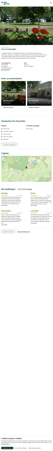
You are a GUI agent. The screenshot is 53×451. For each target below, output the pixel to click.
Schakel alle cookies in (7, 448)
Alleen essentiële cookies (35, 448)
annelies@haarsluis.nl (6, 68)
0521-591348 (4, 64)
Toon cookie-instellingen (21, 448)
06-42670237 (4, 66)
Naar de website (5, 69)
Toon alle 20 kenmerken (9, 144)
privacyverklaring (5, 444)
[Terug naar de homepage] (5, 3)
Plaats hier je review (8, 231)
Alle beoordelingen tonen (23, 231)
